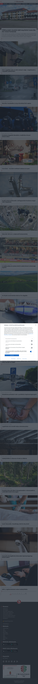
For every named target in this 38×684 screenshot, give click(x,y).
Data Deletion (13, 358)
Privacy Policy (24, 358)
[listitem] (19, 338)
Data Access (19, 358)
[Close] (36, 325)
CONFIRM (12, 355)
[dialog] (19, 342)
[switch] (31, 341)
